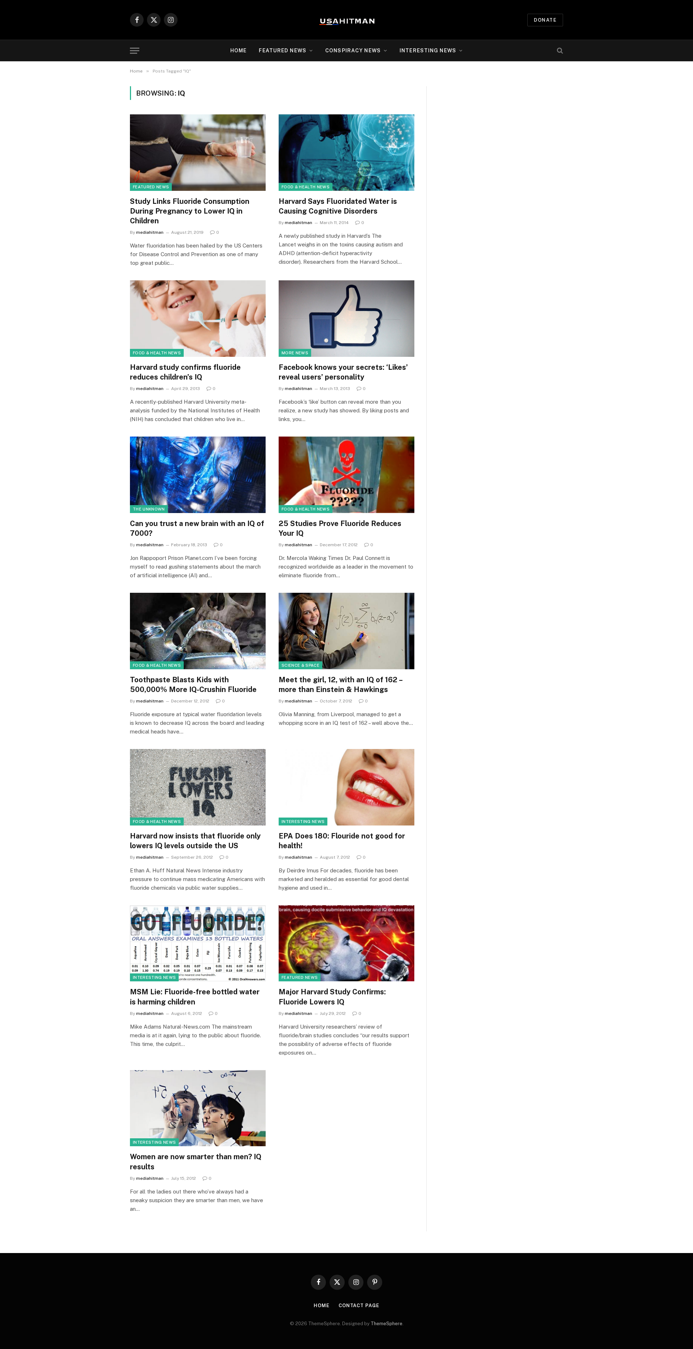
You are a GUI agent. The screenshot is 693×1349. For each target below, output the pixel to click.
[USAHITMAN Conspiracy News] (346, 19)
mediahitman (150, 232)
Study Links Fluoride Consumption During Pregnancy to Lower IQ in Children (189, 211)
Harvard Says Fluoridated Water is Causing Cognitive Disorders (338, 206)
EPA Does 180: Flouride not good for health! (342, 841)
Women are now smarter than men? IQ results (195, 1161)
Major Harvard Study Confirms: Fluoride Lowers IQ (332, 996)
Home (238, 50)
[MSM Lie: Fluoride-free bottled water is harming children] (198, 943)
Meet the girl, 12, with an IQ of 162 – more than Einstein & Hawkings (340, 684)
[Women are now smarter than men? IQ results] (198, 1108)
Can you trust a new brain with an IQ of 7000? (197, 528)
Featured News (151, 187)
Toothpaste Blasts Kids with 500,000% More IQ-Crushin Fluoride (193, 684)
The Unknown (149, 509)
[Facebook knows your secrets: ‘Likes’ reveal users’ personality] (346, 318)
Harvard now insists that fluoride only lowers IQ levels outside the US (195, 841)
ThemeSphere (386, 1323)
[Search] (559, 51)
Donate (545, 20)
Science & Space (300, 665)
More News (295, 353)
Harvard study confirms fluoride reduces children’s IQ (185, 372)
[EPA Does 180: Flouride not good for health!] (346, 787)
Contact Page (359, 1305)
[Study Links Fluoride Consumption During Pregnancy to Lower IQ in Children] (198, 152)
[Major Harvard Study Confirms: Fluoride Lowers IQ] (346, 943)
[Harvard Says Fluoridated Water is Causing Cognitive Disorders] (346, 152)
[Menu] (134, 51)
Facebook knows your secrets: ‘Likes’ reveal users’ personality (343, 372)
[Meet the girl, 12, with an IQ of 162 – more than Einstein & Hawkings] (346, 631)
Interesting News (428, 50)
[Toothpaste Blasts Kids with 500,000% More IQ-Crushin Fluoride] (198, 631)
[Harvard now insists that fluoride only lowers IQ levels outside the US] (198, 787)
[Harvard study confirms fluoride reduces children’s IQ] (198, 318)
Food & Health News (306, 187)
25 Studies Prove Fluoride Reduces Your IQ (340, 528)
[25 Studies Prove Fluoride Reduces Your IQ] (346, 475)
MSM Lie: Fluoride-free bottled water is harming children (195, 996)
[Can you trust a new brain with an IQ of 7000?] (198, 475)
